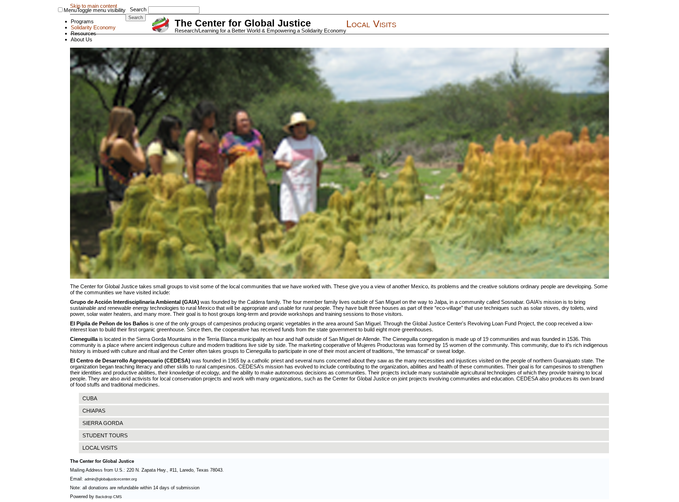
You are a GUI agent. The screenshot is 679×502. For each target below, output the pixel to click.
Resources (83, 33)
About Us (81, 39)
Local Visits (99, 448)
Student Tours (105, 435)
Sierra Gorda (102, 423)
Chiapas (93, 411)
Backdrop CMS (108, 497)
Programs (82, 21)
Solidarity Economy (93, 27)
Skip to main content (93, 6)
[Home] (161, 25)
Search (138, 9)
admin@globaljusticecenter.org (111, 479)
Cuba (89, 398)
